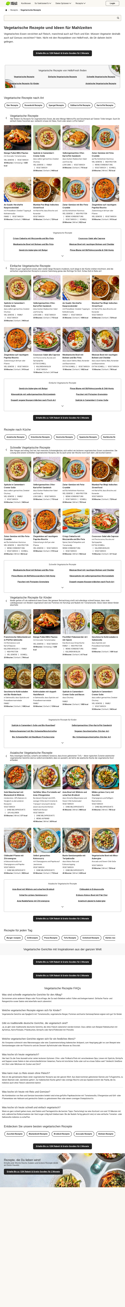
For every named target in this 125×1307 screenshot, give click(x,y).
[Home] (6, 10)
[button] (12, 105)
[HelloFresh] (11, 3)
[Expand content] (62, 256)
